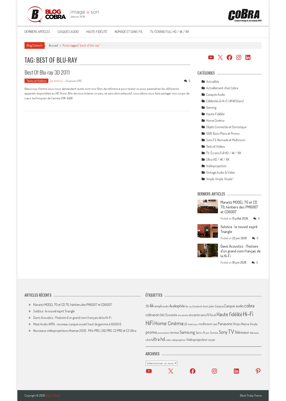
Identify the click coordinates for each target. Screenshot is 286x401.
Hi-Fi (248, 314)
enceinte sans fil (199, 315)
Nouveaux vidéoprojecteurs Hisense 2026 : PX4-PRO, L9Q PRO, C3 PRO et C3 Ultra (84, 331)
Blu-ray (189, 306)
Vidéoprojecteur (196, 339)
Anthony (58, 81)
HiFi (150, 323)
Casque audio (234, 306)
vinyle (211, 339)
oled (215, 324)
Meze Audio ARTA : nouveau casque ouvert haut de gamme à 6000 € (77, 324)
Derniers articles (37, 32)
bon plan (208, 306)
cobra (249, 305)
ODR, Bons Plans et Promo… (223, 133)
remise (174, 332)
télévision (254, 332)
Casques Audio (68, 32)
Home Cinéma (215, 120)
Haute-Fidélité (96, 32)
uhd (148, 339)
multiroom (206, 324)
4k (151, 305)
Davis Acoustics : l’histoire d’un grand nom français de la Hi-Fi (240, 251)
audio (165, 306)
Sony (223, 332)
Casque (219, 306)
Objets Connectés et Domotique (226, 127)
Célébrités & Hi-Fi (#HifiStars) (225, 101)
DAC (162, 315)
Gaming (211, 107)
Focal (213, 315)
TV (231, 331)
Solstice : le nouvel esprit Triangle (54, 311)
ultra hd (158, 339)
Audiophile (177, 305)
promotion (163, 332)
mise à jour (193, 324)
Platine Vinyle (249, 324)
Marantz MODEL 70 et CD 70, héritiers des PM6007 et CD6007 (239, 207)
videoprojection (178, 339)
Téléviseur (241, 332)
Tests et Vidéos (36, 81)
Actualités (212, 81)
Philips (236, 324)
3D (147, 306)
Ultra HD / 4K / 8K (217, 159)
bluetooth (197, 306)
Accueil (53, 45)
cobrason (152, 314)
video (168, 339)
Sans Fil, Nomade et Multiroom (225, 140)
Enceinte (171, 315)
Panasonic (225, 323)
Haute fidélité (229, 314)
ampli (158, 306)
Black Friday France (251, 395)
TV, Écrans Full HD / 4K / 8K (169, 32)
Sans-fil (200, 332)
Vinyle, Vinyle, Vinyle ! (219, 179)
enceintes (183, 315)
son (207, 332)
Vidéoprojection (216, 166)
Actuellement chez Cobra (222, 88)
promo (151, 332)
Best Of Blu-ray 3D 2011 (47, 72)
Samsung (187, 332)
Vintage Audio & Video (220, 172)
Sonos (214, 332)
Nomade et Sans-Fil (129, 32)
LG (185, 324)
